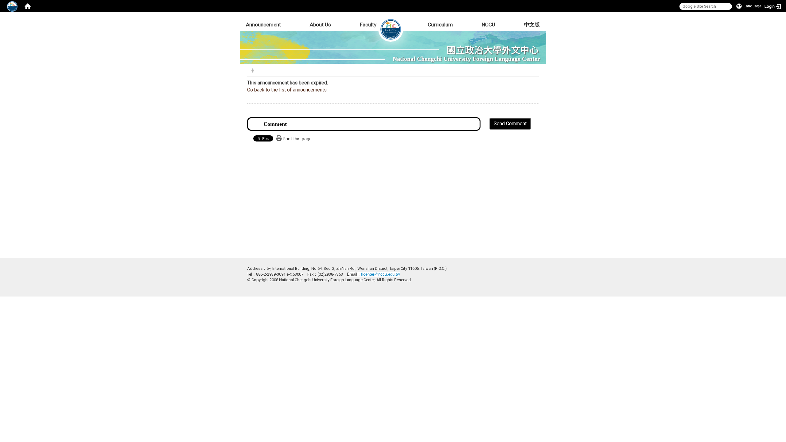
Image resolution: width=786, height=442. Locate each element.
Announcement (263, 24)
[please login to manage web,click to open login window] (12, 6)
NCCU (488, 24)
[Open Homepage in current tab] (27, 6)
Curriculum (440, 24)
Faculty (368, 24)
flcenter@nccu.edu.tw (380, 274)
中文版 (532, 24)
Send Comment (510, 123)
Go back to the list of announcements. (287, 90)
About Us (320, 24)
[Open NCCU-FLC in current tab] (390, 24)
